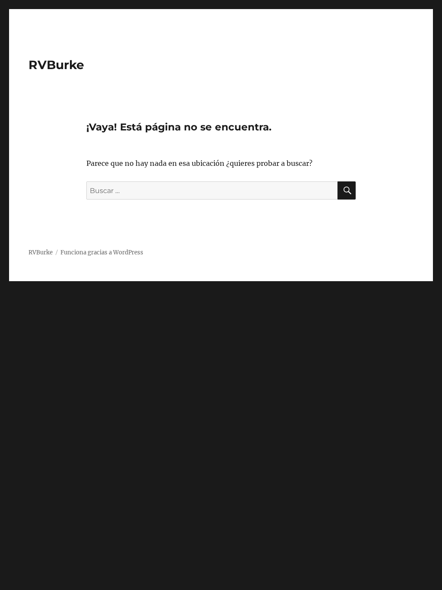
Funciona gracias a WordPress (101, 252)
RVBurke (56, 64)
